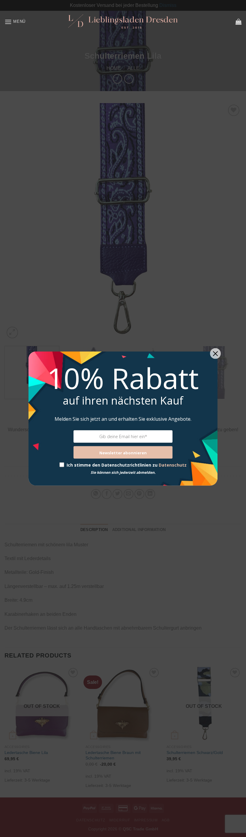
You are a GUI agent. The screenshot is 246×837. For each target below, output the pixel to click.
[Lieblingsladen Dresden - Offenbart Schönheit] (123, 21)
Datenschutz (173, 464)
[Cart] (239, 21)
